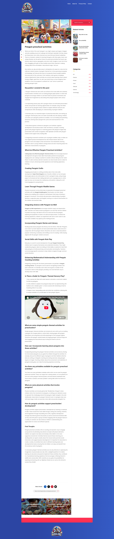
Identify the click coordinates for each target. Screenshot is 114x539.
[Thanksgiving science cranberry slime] (75, 54)
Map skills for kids (83, 34)
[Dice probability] (75, 42)
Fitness (74, 80)
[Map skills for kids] (75, 36)
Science (25, 22)
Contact (90, 3)
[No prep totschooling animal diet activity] (75, 48)
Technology (76, 92)
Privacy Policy (82, 3)
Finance (75, 77)
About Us (74, 3)
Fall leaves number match (83, 59)
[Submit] (89, 22)
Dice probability (82, 40)
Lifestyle (75, 86)
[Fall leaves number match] (75, 60)
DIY (74, 74)
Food (74, 83)
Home (69, 3)
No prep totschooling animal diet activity (84, 47)
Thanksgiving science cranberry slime (84, 53)
